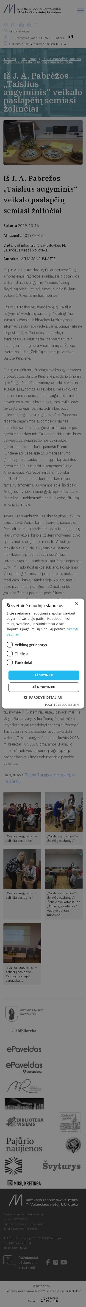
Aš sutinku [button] (43, 675)
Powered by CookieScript (62, 704)
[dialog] (43, 653)
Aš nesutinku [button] (43, 687)
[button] (43, 697)
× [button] (76, 604)
